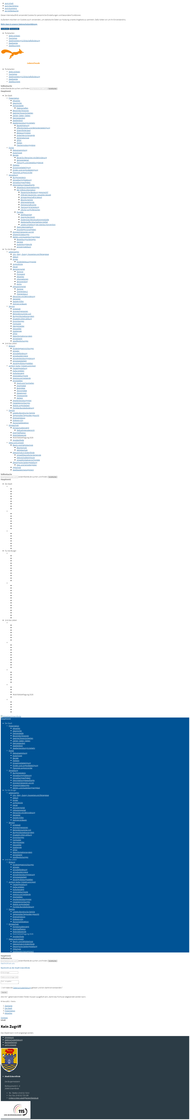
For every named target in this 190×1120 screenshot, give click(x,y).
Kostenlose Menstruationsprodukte (35, 219)
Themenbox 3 (22, 294)
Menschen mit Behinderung (24, 296)
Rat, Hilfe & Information (26, 189)
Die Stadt (8, 95)
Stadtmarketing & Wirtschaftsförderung (24, 40)
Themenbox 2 (22, 291)
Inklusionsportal (19, 286)
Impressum (9, 1037)
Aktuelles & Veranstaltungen (28, 187)
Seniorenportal (19, 269)
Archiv (19, 284)
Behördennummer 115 (22, 313)
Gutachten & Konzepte (26, 135)
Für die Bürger (10, 249)
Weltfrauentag (26, 214)
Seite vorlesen (14, 35)
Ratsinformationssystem (22, 336)
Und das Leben (11, 343)
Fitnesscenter (22, 395)
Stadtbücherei (14, 45)
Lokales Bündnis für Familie (24, 412)
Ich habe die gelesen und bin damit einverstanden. (33, 987)
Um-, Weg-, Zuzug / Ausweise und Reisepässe (31, 254)
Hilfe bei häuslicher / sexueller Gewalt (36, 194)
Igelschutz (17, 467)
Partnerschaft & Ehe (28, 204)
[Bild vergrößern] (9, 1060)
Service (12, 306)
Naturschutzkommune (26, 457)
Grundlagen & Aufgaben (26, 229)
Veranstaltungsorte (20, 375)
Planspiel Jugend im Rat (22, 172)
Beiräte (16, 155)
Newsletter (17, 328)
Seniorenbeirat (23, 160)
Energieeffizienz (19, 432)
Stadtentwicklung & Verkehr (24, 123)
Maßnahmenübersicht (26, 430)
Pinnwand (21, 274)
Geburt (15, 256)
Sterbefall (16, 298)
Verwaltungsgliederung (22, 180)
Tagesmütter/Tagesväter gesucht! (26, 415)
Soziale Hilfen (18, 301)
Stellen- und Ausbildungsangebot (26, 237)
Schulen (16, 351)
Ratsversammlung (20, 150)
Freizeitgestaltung (20, 368)
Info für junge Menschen (30, 209)
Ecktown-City (18, 420)
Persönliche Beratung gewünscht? (34, 192)
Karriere (20, 241)
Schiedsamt (17, 338)
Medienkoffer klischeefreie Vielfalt (34, 222)
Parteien (16, 165)
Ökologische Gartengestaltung (25, 462)
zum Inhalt (9, 3)
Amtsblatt (16, 308)
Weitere (20, 398)
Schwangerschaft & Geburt (31, 197)
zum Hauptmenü (11, 5)
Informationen (22, 279)
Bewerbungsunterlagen (26, 239)
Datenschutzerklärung (22, 987)
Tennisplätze (22, 390)
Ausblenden (5, 29)
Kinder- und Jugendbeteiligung (25, 170)
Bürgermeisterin (19, 177)
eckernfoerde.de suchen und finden (15, 88)
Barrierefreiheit (11, 1042)
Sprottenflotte (18, 440)
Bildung (12, 346)
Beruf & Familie (27, 199)
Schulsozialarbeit (20, 360)
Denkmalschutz (23, 137)
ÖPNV (19, 140)
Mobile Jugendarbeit (21, 405)
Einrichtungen (18, 321)
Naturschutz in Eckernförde (24, 452)
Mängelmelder (18, 326)
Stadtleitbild (18, 120)
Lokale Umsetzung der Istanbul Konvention (38, 224)
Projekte (20, 212)
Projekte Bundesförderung (23, 408)
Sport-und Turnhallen (25, 383)
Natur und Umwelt (16, 442)
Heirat (15, 266)
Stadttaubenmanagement (23, 470)
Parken (19, 142)
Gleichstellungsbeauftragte (24, 184)
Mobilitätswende (19, 435)
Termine (20, 271)
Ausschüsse (17, 152)
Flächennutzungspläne (26, 145)
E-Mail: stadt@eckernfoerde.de (23, 1098)
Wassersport (21, 393)
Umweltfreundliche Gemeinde (29, 455)
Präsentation (14, 98)
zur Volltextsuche (12, 10)
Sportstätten (18, 380)
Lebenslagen (14, 251)
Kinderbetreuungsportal (26, 261)
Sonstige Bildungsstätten (23, 363)
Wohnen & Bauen (20, 303)
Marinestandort (19, 118)
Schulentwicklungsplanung (24, 358)
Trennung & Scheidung (30, 207)
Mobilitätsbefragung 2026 (23, 437)
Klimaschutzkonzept (21, 427)
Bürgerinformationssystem (23, 316)
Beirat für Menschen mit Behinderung (32, 157)
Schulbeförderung (20, 353)
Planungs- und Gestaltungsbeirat (30, 162)
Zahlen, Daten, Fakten (21, 115)
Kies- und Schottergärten (27, 465)
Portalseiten (10, 33)
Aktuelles (16, 100)
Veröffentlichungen (20, 341)
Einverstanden (14, 29)
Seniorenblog (22, 281)
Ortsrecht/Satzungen (21, 234)
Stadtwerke (13, 43)
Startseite (8, 1005)
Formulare (17, 323)
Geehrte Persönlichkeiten (23, 113)
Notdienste (17, 331)
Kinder (15, 259)
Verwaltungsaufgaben (21, 182)
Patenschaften (22, 108)
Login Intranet (10, 1044)
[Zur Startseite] (30, 64)
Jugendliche (18, 264)
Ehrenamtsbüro (19, 417)
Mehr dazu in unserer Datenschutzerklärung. (19, 24)
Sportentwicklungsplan (22, 400)
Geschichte (17, 103)
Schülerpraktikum (24, 246)
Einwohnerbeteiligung (22, 167)
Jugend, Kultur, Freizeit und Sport (22, 365)
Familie (12, 410)
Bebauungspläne (24, 132)
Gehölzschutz (22, 450)
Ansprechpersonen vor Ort (23, 232)
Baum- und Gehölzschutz (23, 445)
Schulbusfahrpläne (20, 355)
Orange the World (28, 217)
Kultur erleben (18, 370)
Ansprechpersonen (20, 311)
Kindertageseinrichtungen (23, 348)
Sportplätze (21, 385)
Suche (53, 88)
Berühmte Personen (21, 110)
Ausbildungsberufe (24, 244)
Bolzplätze (21, 388)
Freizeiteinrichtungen (21, 403)
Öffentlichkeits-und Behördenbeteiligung (33, 127)
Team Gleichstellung (25, 227)
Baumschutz (22, 447)
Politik (11, 147)
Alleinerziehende (27, 202)
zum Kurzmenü (11, 8)
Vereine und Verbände (22, 378)
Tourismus (13, 38)
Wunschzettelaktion (21, 422)
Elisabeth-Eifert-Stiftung (22, 318)
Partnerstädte (18, 105)
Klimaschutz (14, 425)
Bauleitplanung (23, 125)
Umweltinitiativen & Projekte (28, 460)
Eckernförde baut (23, 130)
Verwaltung (13, 175)
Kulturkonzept (18, 373)
